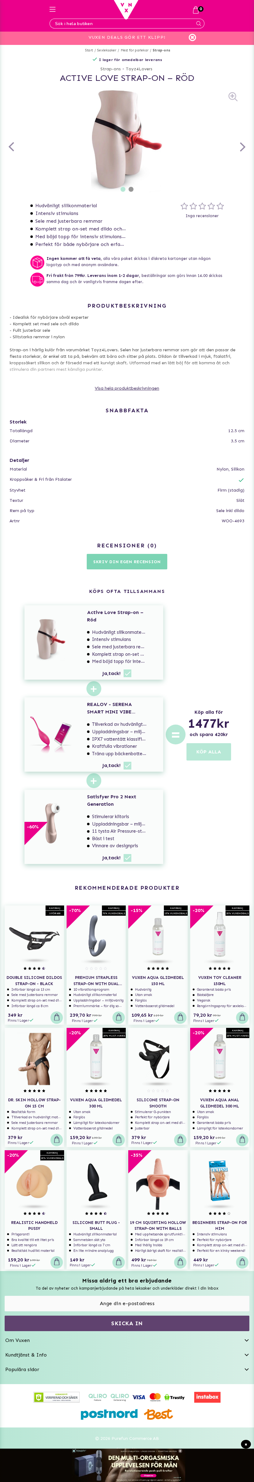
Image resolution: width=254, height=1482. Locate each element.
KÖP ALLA (208, 752)
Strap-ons (161, 50)
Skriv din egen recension (127, 561)
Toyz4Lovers (139, 69)
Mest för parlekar (134, 50)
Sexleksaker (106, 50)
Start (89, 50)
